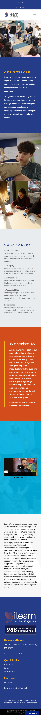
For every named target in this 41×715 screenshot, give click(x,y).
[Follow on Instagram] (22, 2)
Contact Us (20, 44)
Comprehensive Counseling (17, 688)
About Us (8, 664)
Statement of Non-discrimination (25, 703)
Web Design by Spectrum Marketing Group (24, 712)
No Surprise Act (10, 700)
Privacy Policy (23, 700)
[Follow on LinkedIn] (19, 2)
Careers (7, 668)
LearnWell (9, 682)
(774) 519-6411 (20, 7)
